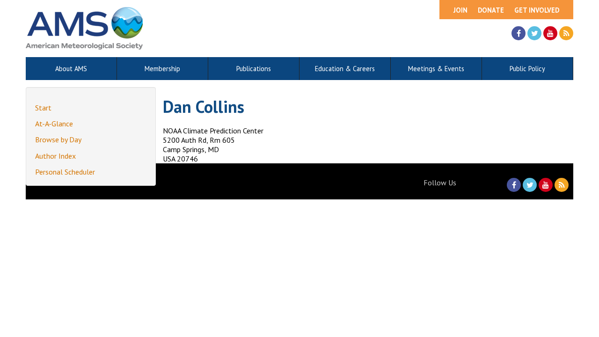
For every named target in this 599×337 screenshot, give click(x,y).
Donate (491, 10)
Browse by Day (58, 139)
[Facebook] (518, 33)
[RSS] (566, 33)
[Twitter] (534, 33)
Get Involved (536, 10)
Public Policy (527, 68)
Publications (253, 68)
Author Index (55, 156)
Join (460, 10)
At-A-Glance (54, 123)
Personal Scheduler (65, 171)
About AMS (71, 68)
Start (43, 107)
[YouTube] (550, 33)
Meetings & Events (436, 68)
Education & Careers (345, 68)
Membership (162, 68)
